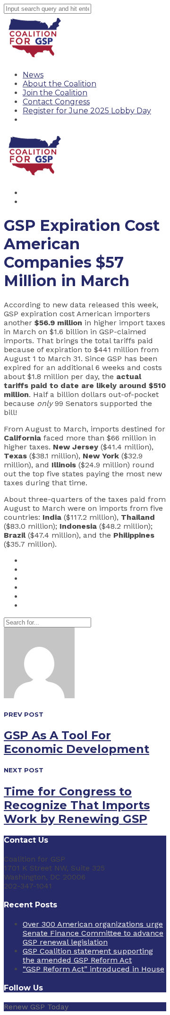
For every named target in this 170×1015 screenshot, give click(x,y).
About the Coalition (59, 83)
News (33, 74)
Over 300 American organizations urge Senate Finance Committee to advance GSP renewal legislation (93, 933)
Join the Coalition (55, 92)
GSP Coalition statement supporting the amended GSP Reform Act (88, 955)
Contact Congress (56, 101)
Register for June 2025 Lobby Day (87, 110)
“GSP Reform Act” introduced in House (93, 968)
